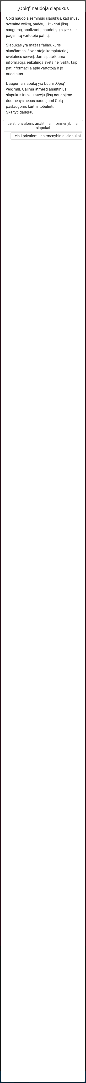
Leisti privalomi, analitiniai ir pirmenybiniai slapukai (43, 125)
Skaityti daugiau (19, 112)
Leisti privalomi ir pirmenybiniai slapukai (47, 136)
